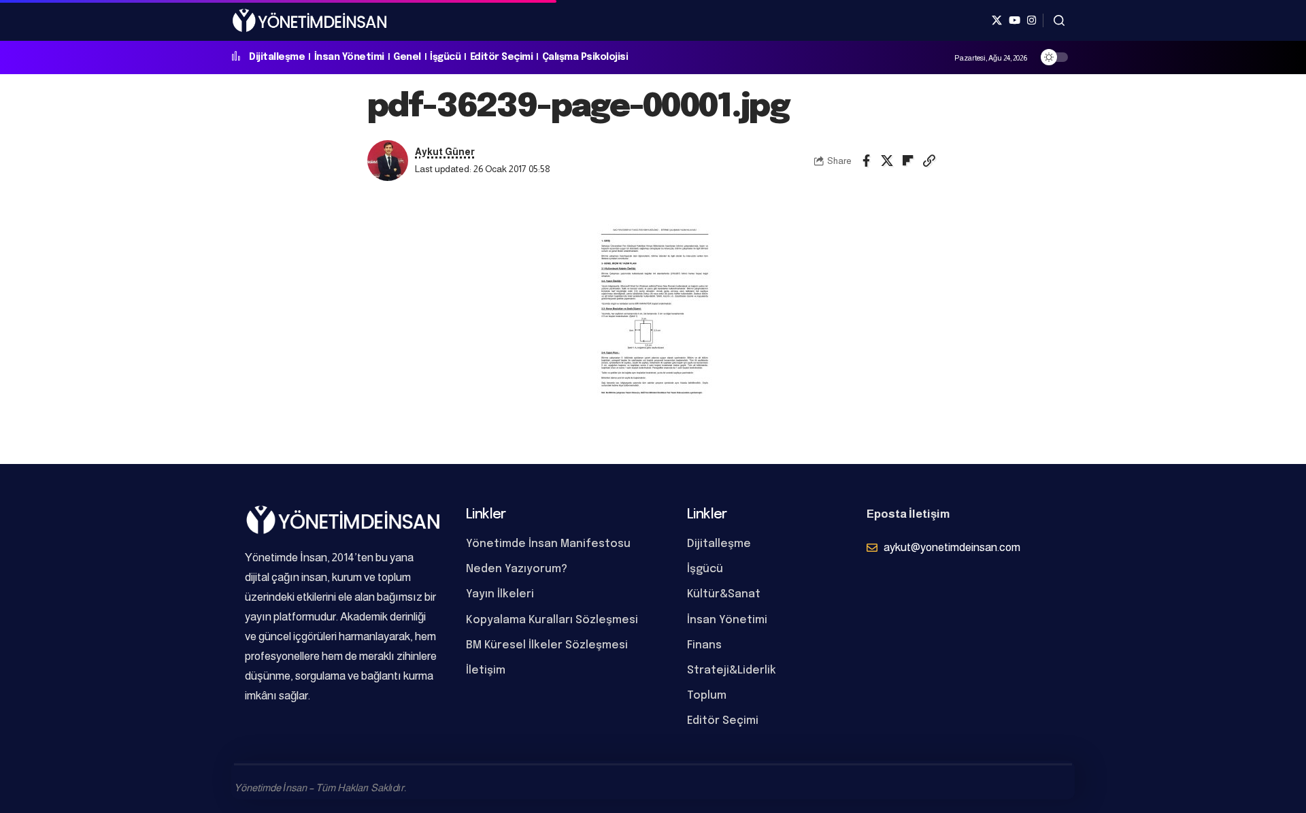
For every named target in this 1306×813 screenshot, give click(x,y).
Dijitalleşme (277, 57)
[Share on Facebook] (865, 160)
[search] (1059, 20)
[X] (996, 20)
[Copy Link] (929, 160)
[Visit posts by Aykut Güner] (387, 160)
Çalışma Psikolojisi (585, 57)
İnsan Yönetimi (349, 57)
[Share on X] (887, 160)
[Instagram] (1031, 20)
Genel (407, 57)
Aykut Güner (445, 152)
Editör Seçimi (501, 57)
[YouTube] (1014, 20)
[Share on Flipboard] (908, 160)
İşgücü (445, 57)
